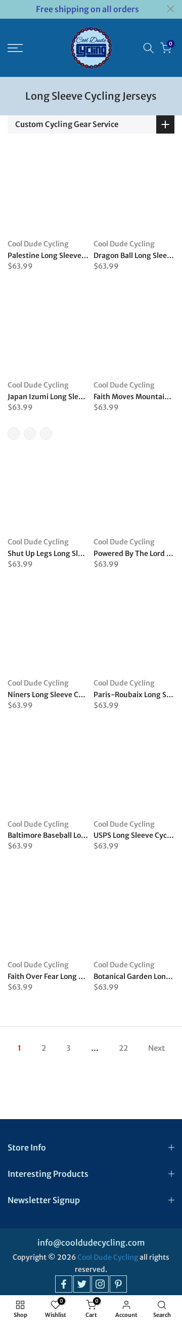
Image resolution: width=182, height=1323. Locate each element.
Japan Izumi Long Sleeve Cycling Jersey (74, 396)
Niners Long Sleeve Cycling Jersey (65, 694)
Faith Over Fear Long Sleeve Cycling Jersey (79, 976)
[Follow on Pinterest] (118, 1284)
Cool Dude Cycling (38, 243)
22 (123, 1048)
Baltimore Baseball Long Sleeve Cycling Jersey (85, 835)
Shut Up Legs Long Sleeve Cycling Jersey (76, 553)
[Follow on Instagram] (100, 1284)
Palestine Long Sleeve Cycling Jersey (69, 255)
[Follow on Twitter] (81, 1284)
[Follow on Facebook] (63, 1284)
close (170, 9)
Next (156, 1048)
